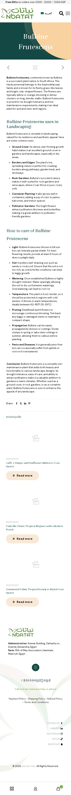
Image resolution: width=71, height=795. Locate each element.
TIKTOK (56, 739)
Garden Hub (28, 766)
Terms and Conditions (36, 702)
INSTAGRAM (53, 733)
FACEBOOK (53, 723)
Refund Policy (54, 698)
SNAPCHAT (54, 744)
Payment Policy (17, 698)
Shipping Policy (36, 698)
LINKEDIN (55, 728)
